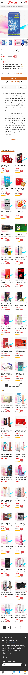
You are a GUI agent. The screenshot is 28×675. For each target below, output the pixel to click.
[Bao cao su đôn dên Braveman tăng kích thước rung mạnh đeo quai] (21, 446)
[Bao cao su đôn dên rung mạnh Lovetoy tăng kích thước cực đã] (7, 446)
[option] (3, 42)
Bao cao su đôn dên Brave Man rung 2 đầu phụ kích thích (7, 594)
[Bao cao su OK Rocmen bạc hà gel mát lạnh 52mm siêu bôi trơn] (21, 228)
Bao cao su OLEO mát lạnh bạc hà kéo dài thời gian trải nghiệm (7, 190)
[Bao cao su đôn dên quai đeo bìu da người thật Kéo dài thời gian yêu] (21, 399)
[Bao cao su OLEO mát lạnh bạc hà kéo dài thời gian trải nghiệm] (7, 181)
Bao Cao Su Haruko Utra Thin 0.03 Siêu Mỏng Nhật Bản (6, 328)
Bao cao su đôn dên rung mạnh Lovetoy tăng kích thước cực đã (7, 456)
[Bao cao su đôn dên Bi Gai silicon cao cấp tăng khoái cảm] (7, 539)
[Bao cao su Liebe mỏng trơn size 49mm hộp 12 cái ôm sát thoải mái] (14, 24)
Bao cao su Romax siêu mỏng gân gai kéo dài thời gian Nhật (21, 213)
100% (20, 87)
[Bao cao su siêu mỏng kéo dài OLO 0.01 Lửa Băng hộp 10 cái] (7, 399)
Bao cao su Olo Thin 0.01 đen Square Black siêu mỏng (21, 167)
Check (23, 665)
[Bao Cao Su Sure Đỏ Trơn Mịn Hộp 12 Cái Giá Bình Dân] (7, 274)
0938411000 (15, 82)
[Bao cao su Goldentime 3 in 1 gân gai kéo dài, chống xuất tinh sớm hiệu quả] (21, 297)
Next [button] (26, 24)
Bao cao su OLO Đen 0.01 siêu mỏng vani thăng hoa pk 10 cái (20, 594)
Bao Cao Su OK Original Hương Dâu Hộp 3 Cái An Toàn (6, 167)
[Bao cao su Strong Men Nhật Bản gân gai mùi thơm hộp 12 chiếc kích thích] (7, 228)
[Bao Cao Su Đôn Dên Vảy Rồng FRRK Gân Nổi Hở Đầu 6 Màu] (21, 471)
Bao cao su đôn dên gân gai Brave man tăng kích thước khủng (7, 479)
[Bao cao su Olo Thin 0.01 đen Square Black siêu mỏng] (21, 158)
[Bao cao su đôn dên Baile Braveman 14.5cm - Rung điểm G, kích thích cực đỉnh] (21, 492)
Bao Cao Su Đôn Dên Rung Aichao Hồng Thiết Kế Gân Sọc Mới (20, 571)
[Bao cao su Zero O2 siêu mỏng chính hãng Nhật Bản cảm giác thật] (7, 297)
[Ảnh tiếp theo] (27, 42)
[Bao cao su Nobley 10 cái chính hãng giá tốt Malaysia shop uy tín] (21, 320)
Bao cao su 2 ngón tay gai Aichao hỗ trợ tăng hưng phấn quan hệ (7, 617)
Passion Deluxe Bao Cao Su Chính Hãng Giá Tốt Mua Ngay (6, 351)
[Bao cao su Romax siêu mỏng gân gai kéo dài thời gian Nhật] (21, 204)
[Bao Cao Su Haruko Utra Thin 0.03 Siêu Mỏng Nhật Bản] (7, 320)
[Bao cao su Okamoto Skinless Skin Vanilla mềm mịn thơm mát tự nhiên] (7, 204)
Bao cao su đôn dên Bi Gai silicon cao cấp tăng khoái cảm (7, 548)
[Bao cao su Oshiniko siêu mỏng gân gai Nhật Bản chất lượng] (21, 251)
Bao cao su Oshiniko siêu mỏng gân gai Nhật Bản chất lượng (20, 259)
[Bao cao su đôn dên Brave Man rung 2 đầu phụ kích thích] (7, 586)
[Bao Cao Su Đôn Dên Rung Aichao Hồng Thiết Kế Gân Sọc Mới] (21, 563)
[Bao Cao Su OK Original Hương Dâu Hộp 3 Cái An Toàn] (7, 158)
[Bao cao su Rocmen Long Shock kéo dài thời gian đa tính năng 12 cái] (7, 563)
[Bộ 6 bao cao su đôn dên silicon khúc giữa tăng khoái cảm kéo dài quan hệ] (21, 516)
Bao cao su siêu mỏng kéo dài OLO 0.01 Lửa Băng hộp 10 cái (7, 407)
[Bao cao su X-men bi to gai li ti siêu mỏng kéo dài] (7, 516)
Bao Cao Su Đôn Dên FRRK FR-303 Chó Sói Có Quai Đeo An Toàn (20, 548)
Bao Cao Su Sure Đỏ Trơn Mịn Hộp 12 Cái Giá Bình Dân (6, 282)
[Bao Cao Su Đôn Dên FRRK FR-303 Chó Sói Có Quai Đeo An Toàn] (21, 539)
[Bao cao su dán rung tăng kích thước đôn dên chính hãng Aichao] (7, 492)
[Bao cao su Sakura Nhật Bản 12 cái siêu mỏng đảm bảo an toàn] (7, 366)
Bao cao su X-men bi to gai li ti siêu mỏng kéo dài (6, 525)
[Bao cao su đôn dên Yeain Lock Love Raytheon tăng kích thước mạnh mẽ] (7, 422)
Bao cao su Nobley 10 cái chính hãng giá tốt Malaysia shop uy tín (20, 328)
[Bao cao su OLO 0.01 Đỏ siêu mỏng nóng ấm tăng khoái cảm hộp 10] (21, 422)
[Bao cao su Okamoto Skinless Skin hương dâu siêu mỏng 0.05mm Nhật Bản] (21, 343)
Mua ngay (14, 78)
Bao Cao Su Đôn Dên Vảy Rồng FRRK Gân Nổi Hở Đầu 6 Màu (20, 479)
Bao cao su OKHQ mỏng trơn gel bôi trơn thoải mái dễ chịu (21, 190)
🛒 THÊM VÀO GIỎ (19, 73)
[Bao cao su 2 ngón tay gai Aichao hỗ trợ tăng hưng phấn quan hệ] (7, 609)
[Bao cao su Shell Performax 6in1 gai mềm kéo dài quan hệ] (21, 274)
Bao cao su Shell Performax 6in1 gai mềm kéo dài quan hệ (20, 282)
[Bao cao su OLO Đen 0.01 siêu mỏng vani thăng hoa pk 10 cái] (21, 586)
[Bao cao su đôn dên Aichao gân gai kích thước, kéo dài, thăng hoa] (21, 609)
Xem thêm (13, 139)
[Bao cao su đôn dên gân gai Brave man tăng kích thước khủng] (7, 471)
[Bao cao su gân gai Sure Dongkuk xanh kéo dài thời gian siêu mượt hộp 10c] (21, 366)
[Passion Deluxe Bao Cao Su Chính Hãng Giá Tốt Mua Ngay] (7, 343)
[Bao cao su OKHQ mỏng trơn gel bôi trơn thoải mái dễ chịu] (21, 181)
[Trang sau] (20, 384)
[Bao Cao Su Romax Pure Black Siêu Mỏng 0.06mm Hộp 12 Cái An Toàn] (7, 251)
